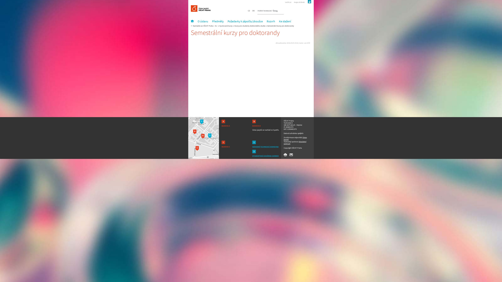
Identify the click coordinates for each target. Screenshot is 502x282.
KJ (216, 26)
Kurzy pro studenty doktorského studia (250, 26)
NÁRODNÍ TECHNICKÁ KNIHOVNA (265, 147)
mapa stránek (299, 2)
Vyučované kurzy (226, 26)
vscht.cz (288, 2)
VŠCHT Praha (208, 26)
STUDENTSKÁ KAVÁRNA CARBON (265, 156)
